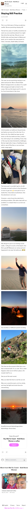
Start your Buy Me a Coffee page (13, 508)
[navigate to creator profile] (2, 3)
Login (22, 3)
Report (24, 505)
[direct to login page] (16, 460)
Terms (18, 505)
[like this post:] (2, 20)
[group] (14, 484)
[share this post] (25, 20)
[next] (26, 482)
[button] (26, 4)
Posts (23, 10)
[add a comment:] (6, 20)
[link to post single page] (14, 483)
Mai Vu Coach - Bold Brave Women (12, 3)
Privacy (12, 505)
